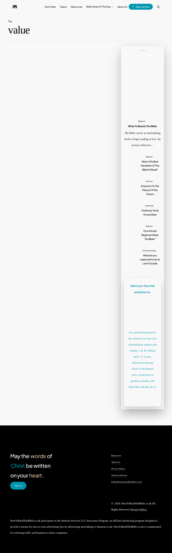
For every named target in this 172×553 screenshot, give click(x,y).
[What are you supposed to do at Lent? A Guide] (142, 256)
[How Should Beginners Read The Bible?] (142, 232)
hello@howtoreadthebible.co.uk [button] (126, 482)
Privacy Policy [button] (118, 469)
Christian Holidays (149, 251)
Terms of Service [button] (119, 475)
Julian (59, 144)
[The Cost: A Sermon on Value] (25, 131)
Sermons (53, 116)
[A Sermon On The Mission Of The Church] (142, 187)
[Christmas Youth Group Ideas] (142, 209)
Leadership (149, 206)
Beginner (141, 121)
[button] (18, 485)
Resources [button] (116, 455)
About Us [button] (115, 462)
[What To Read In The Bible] (142, 105)
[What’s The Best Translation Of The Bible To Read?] (142, 163)
